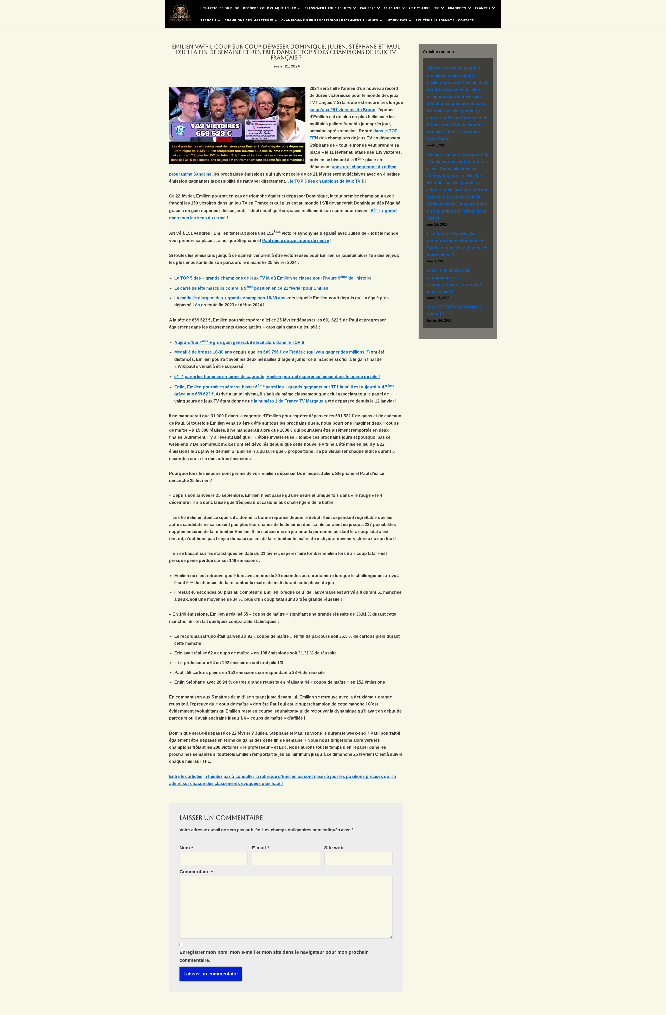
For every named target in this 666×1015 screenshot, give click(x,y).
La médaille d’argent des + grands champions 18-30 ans (229, 298)
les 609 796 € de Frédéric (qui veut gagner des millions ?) (313, 352)
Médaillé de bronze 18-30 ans (203, 352)
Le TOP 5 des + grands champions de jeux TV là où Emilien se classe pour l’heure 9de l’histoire (273, 278)
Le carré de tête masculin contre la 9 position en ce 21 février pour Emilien (251, 288)
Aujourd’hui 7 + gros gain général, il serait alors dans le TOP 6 (239, 342)
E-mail (260, 847)
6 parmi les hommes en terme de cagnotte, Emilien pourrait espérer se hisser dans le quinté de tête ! (277, 376)
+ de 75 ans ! (419, 8)
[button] (298, 8)
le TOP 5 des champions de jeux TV (325, 181)
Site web (333, 847)
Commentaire (196, 871)
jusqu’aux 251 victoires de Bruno (342, 110)
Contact (466, 20)
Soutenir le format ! (434, 20)
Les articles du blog (219, 8)
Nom (186, 847)
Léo (196, 305)
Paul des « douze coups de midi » (295, 240)
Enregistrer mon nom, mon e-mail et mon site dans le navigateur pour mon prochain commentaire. (274, 956)
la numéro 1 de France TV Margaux (288, 401)
